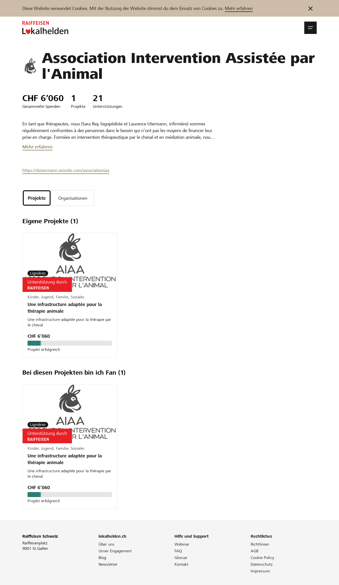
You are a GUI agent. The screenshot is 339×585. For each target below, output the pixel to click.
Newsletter (108, 564)
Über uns (106, 544)
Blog (102, 557)
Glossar (180, 557)
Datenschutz (261, 564)
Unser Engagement (115, 551)
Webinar (181, 544)
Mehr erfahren (239, 8)
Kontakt (181, 564)
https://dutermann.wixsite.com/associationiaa (65, 170)
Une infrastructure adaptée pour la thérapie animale (65, 308)
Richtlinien (260, 544)
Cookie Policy (262, 557)
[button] (310, 28)
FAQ (178, 551)
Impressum (260, 571)
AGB (254, 551)
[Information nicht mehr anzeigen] (310, 8)
